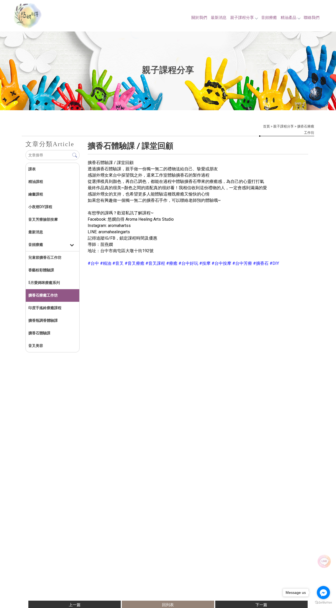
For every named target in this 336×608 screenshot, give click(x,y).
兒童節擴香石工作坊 (44, 257)
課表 (32, 169)
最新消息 (219, 17)
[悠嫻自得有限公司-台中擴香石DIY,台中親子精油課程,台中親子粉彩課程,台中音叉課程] (39, 16)
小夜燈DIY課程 (40, 207)
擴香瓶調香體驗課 (43, 320)
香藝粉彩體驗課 (41, 270)
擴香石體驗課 (39, 333)
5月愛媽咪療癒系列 (44, 283)
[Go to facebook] (323, 592)
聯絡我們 (311, 17)
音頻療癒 (269, 17)
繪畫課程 (35, 194)
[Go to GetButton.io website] (323, 602)
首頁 (266, 126)
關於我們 (199, 17)
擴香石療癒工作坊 (43, 295)
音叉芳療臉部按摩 (43, 219)
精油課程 (35, 181)
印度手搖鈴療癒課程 (44, 308)
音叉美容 (35, 345)
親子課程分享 (242, 17)
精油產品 (288, 17)
